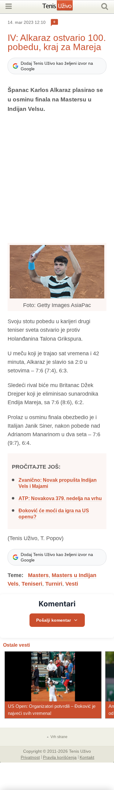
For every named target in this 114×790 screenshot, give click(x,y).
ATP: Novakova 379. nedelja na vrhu (60, 498)
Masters (38, 575)
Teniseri (32, 584)
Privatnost (30, 757)
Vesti (71, 584)
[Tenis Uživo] (64, 7)
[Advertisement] (57, 178)
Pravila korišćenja (60, 757)
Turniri (53, 584)
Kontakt (87, 757)
